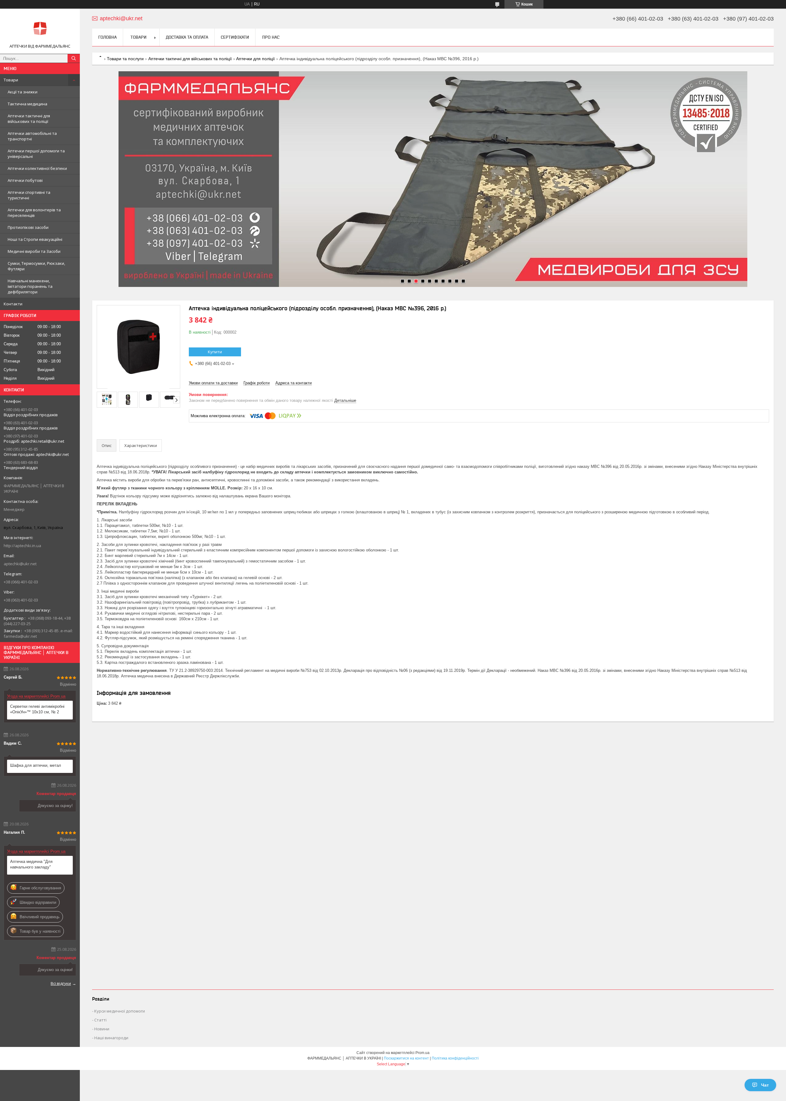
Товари (11, 80)
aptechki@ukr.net (20, 563)
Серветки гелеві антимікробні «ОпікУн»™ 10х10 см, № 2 (37, 709)
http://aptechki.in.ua (22, 545)
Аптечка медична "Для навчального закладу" (31, 864)
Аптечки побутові (25, 180)
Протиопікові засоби (28, 227)
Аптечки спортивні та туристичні (29, 195)
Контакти (13, 304)
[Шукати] (74, 58)
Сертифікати (235, 37)
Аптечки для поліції (255, 58)
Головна (107, 37)
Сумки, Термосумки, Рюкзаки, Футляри (36, 266)
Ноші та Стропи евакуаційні (35, 239)
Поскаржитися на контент (406, 1058)
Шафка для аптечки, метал (35, 765)
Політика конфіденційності (455, 1058)
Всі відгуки (61, 983)
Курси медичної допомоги (119, 1011)
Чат (765, 1085)
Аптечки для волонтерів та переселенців (34, 212)
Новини (101, 1029)
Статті (100, 1020)
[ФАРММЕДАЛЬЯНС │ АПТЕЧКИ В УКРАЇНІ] (40, 28)
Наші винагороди (111, 1037)
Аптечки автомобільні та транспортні (32, 136)
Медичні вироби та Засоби (34, 251)
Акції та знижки (22, 92)
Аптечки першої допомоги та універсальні (36, 153)
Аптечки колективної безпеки (37, 168)
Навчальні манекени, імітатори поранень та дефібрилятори (30, 286)
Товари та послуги (125, 58)
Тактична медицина (27, 104)
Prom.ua (422, 1053)
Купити (215, 352)
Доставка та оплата (187, 37)
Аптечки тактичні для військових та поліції (29, 118)
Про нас (270, 37)
